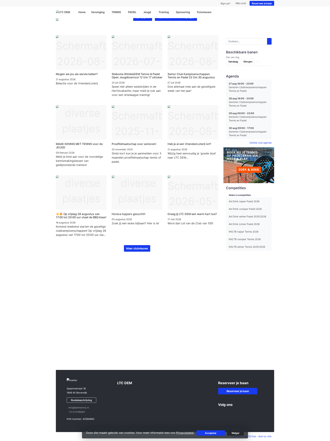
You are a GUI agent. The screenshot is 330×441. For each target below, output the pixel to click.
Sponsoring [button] (183, 12)
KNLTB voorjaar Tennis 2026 (245, 239)
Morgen (248, 61)
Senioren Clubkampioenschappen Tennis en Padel (248, 87)
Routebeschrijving (81, 400)
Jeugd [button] (147, 12)
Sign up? (225, 3)
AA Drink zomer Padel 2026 (244, 224)
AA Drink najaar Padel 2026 (244, 201)
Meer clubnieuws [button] (137, 248)
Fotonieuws (204, 12)
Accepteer (211, 433)
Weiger (236, 433)
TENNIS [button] (116, 12)
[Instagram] (227, 412)
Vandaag (233, 61)
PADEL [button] (132, 12)
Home (82, 12)
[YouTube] (233, 412)
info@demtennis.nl (78, 407)
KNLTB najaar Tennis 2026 (243, 231)
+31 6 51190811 (76, 412)
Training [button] (164, 12)
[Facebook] (221, 412)
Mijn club (241, 3)
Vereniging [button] (97, 12)
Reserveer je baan (262, 3)
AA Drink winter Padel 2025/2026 (247, 216)
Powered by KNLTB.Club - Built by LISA (251, 436)
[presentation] (59, 28)
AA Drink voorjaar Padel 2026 (245, 208)
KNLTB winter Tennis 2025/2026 (247, 246)
